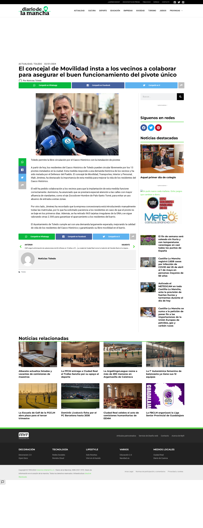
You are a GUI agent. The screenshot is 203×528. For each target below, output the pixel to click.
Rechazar (141, 523)
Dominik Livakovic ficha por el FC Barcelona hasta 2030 (79, 414)
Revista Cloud (58, 458)
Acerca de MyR (178, 436)
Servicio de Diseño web (148, 436)
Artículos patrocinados (126, 436)
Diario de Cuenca (160, 458)
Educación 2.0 (126, 455)
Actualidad (25, 64)
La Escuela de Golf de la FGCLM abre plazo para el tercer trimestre (37, 415)
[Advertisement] (101, 38)
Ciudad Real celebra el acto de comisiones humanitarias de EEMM (121, 415)
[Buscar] (180, 96)
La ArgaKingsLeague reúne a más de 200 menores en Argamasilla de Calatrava (120, 374)
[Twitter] (179, 2)
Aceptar (123, 523)
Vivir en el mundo (93, 458)
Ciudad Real (158, 455)
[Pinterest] (183, 2)
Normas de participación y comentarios (150, 472)
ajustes (106, 525)
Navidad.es (124, 458)
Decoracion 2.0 (25, 455)
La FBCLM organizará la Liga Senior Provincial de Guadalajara (165, 414)
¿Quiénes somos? (114, 2)
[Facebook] (175, 2)
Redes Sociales (58, 455)
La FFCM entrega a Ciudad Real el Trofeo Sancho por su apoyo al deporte (80, 374)
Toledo (38, 64)
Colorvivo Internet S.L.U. (45, 470)
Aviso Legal (129, 472)
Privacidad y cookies (175, 472)
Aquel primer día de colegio (158, 177)
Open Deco (23, 458)
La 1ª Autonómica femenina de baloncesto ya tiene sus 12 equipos (163, 374)
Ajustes (157, 523)
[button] (181, 10)
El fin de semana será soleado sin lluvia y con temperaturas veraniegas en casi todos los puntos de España (170, 243)
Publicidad (147, 2)
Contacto (165, 2)
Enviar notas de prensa (131, 2)
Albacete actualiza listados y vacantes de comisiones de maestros (35, 374)
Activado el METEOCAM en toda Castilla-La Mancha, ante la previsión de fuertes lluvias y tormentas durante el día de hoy (170, 292)
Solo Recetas (91, 455)
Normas (156, 2)
